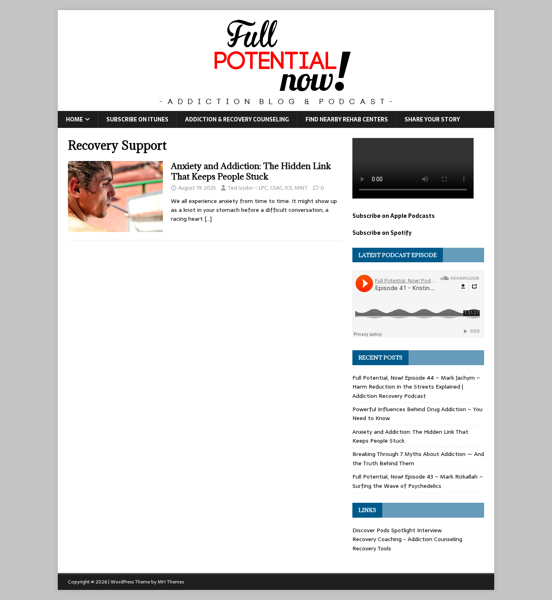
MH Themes (171, 582)
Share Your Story (432, 119)
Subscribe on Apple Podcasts (393, 215)
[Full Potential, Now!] (276, 106)
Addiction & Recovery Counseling (237, 119)
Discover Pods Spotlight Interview (397, 530)
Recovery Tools (371, 548)
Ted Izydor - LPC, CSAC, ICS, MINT (268, 188)
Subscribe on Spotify (382, 232)
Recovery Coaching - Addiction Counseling (407, 539)
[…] (208, 218)
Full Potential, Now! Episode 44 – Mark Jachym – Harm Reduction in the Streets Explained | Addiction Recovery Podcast (416, 386)
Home (74, 119)
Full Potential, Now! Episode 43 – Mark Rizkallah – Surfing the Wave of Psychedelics (417, 481)
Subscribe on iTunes (137, 119)
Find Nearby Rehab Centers (346, 119)
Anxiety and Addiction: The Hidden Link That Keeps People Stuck (251, 171)
